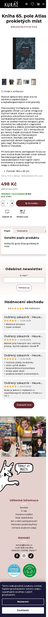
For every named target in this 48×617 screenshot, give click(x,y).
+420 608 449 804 (24, 548)
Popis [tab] (7, 231)
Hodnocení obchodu (24, 302)
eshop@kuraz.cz (24, 545)
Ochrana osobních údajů (24, 528)
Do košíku (33, 203)
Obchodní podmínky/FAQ (24, 524)
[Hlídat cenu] (22, 214)
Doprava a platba (24, 514)
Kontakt (24, 507)
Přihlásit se (24, 288)
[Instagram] (24, 556)
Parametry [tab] (22, 231)
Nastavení (23, 601)
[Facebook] (17, 556)
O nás (24, 511)
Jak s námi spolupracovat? (24, 521)
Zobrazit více (24, 405)
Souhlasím (23, 610)
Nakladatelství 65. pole (24, 27)
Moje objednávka (24, 518)
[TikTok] (31, 556)
